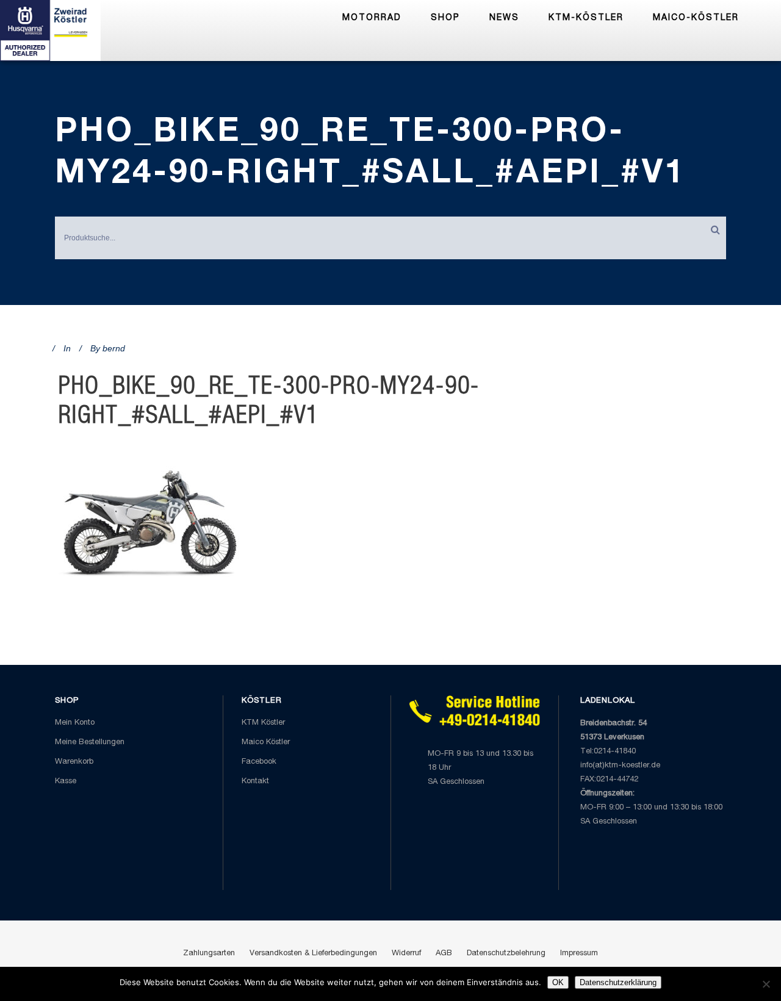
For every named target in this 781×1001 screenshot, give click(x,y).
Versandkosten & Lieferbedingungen (313, 954)
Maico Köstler (266, 743)
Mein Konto (75, 723)
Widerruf (406, 954)
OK (558, 982)
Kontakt (255, 782)
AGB (444, 954)
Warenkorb (74, 762)
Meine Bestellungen (89, 743)
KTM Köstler (263, 723)
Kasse (65, 782)
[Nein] (766, 984)
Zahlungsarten (209, 954)
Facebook (259, 762)
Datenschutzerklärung (618, 982)
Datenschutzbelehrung (506, 954)
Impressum (579, 954)
